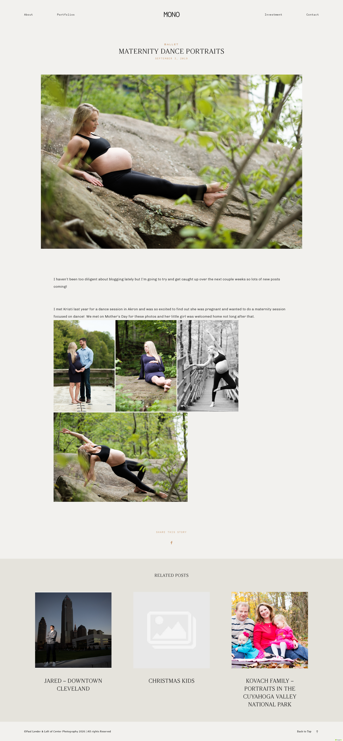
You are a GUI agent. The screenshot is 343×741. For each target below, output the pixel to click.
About (28, 14)
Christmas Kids (171, 650)
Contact (312, 14)
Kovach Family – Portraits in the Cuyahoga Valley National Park (270, 650)
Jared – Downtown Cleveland (73, 650)
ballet (171, 45)
